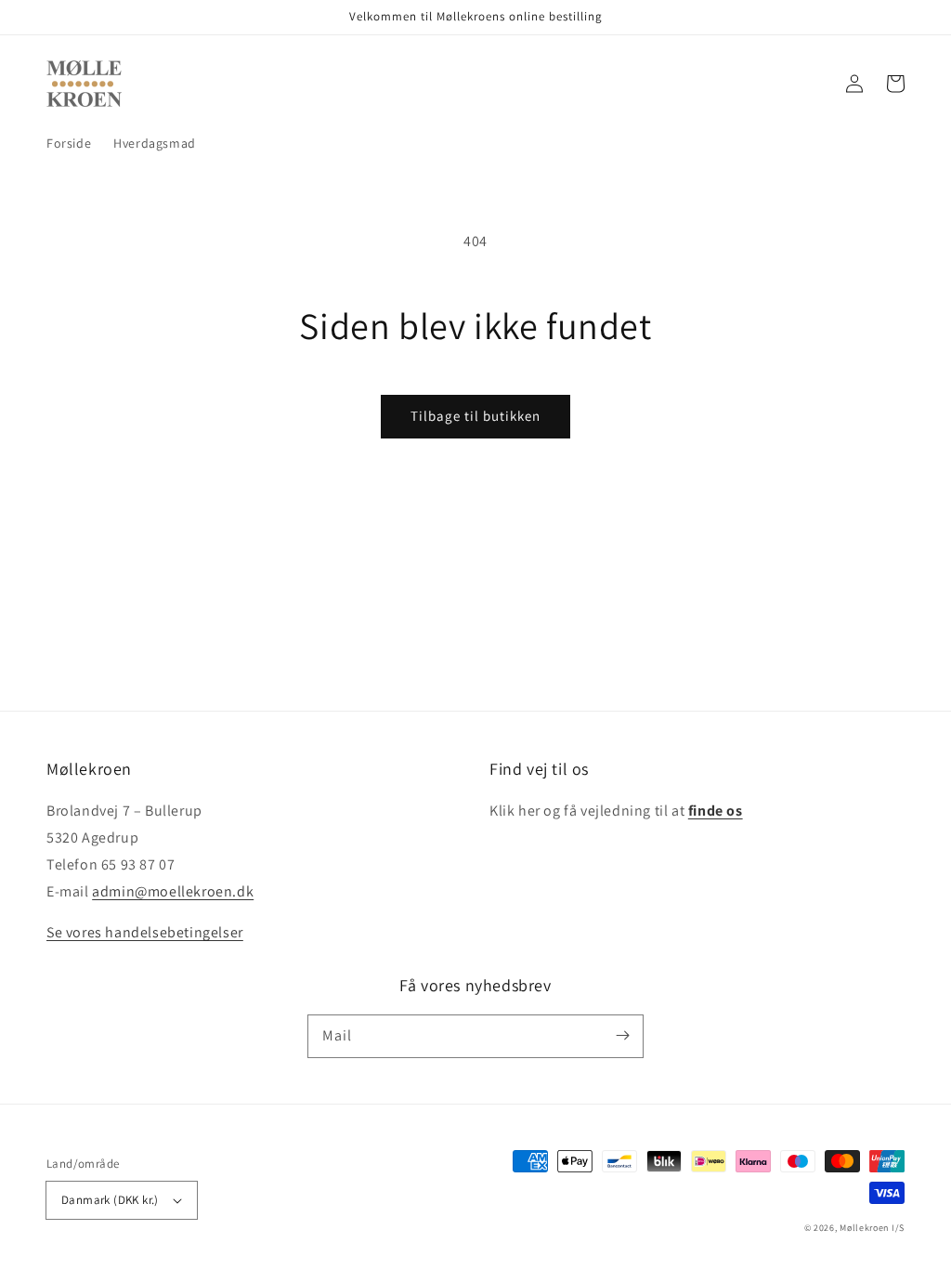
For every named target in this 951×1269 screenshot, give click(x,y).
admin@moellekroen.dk (173, 891)
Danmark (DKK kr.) (110, 1200)
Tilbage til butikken (475, 416)
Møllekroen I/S (872, 1228)
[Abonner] (622, 1035)
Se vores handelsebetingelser (144, 932)
